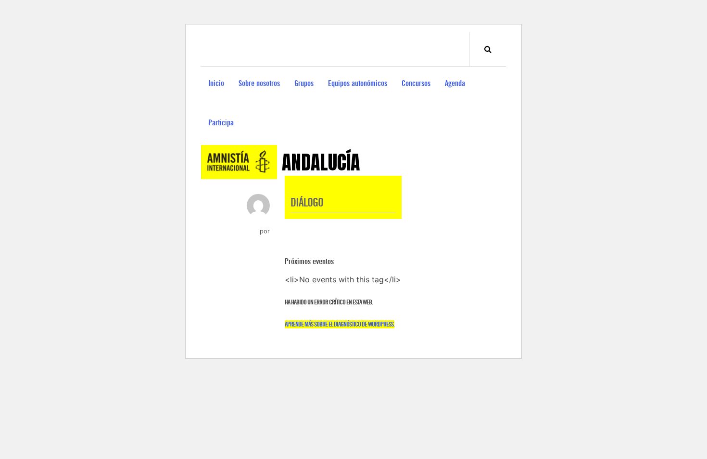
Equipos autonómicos (357, 83)
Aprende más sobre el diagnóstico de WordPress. (339, 324)
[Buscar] (488, 49)
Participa (221, 122)
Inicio (216, 83)
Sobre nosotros (259, 83)
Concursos (416, 83)
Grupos (304, 83)
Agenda (455, 83)
